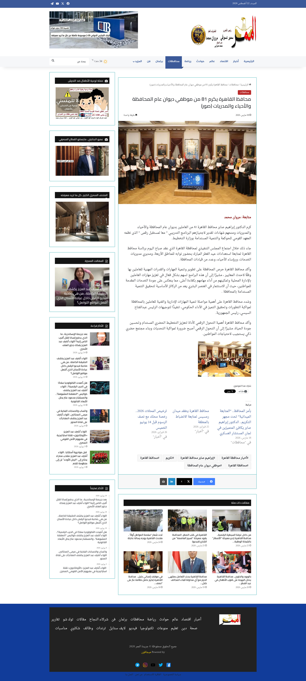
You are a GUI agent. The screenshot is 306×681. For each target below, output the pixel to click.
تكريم (169, 458)
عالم (212, 61)
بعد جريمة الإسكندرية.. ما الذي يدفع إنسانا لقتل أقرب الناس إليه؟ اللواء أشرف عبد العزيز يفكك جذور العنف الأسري (73, 341)
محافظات (173, 61)
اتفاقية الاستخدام (152, 674)
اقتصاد (224, 61)
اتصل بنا (129, 674)
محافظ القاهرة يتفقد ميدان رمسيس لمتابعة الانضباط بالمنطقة (190, 416)
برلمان (159, 61)
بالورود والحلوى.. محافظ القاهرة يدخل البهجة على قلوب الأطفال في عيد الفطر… (233, 580)
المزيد (138, 61)
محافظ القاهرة (149, 458)
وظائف (88, 628)
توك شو (68, 619)
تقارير (55, 619)
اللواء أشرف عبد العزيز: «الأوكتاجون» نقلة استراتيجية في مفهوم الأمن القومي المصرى (72, 437)
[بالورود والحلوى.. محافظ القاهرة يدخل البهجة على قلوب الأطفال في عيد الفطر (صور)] (231, 562)
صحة (193, 628)
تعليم (174, 628)
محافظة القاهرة (237, 465)
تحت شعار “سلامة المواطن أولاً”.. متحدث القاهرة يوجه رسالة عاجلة (145, 536)
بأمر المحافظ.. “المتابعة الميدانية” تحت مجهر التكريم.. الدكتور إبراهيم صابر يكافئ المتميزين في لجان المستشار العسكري (234, 422)
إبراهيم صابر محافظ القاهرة (197, 458)
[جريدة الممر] (224, 32)
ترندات (101, 628)
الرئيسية (249, 61)
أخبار (236, 61)
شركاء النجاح (98, 619)
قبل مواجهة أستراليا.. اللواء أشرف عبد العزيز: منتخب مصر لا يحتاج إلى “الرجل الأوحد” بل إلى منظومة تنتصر (71, 458)
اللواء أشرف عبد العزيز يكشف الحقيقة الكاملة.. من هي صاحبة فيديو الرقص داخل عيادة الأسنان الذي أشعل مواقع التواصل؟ (82, 295)
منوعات (162, 628)
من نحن (138, 674)
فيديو (133, 628)
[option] (82, 286)
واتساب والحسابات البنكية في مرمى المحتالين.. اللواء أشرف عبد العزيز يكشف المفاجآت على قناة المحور (72, 416)
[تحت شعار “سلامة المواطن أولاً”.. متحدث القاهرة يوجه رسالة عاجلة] (143, 520)
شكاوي (75, 628)
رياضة (187, 61)
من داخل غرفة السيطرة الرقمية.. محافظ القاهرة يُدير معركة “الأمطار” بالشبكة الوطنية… (231, 538)
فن (149, 61)
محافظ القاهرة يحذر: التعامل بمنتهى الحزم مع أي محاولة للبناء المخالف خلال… (187, 580)
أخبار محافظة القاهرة (234, 458)
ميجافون (146, 652)
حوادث (200, 61)
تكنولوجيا (147, 628)
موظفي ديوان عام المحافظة (203, 465)
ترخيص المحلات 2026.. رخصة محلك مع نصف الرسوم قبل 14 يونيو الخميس (151, 419)
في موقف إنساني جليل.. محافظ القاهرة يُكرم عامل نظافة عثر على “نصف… (145, 580)
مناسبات (61, 628)
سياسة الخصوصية (172, 674)
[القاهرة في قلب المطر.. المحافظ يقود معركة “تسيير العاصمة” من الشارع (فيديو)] (187, 520)
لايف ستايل (117, 628)
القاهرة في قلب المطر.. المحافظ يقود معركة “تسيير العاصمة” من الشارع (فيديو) (189, 538)
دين (184, 628)
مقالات (81, 619)
